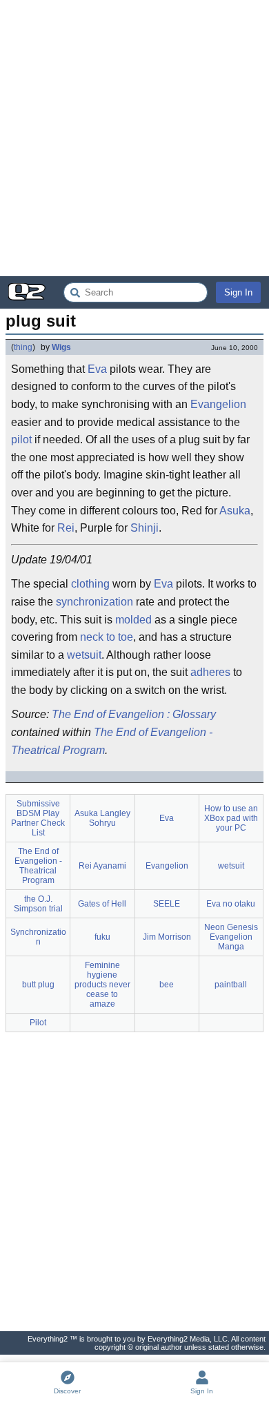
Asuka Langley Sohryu (102, 818)
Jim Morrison (167, 937)
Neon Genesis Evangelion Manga (231, 936)
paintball (231, 984)
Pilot (38, 1022)
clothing (90, 584)
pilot (21, 439)
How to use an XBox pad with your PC (231, 818)
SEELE (166, 904)
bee (166, 984)
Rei (65, 528)
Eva (97, 369)
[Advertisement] (134, 138)
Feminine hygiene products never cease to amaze (102, 984)
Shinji (144, 528)
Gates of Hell (102, 904)
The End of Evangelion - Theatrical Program (111, 741)
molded (133, 620)
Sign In (238, 292)
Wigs (61, 347)
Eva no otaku (230, 904)
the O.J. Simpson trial (38, 903)
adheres (210, 672)
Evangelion (218, 404)
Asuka (234, 510)
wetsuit (84, 655)
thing (23, 347)
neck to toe (106, 637)
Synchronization (38, 937)
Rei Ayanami (102, 866)
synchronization (94, 602)
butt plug (38, 984)
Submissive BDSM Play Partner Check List (38, 818)
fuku (102, 937)
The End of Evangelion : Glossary (134, 714)
